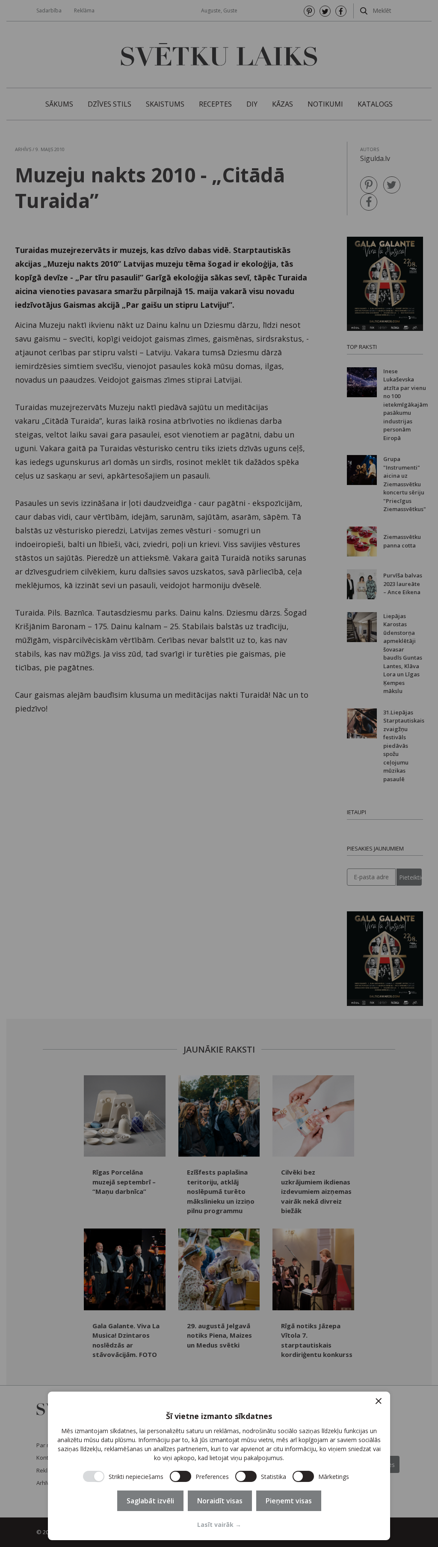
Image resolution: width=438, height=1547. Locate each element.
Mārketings (333, 1477)
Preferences (212, 1477)
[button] (378, 1401)
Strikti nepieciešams (136, 1477)
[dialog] (219, 1466)
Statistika (273, 1477)
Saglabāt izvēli (150, 1500)
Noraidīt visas (220, 1500)
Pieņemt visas (289, 1500)
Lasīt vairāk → (219, 1524)
